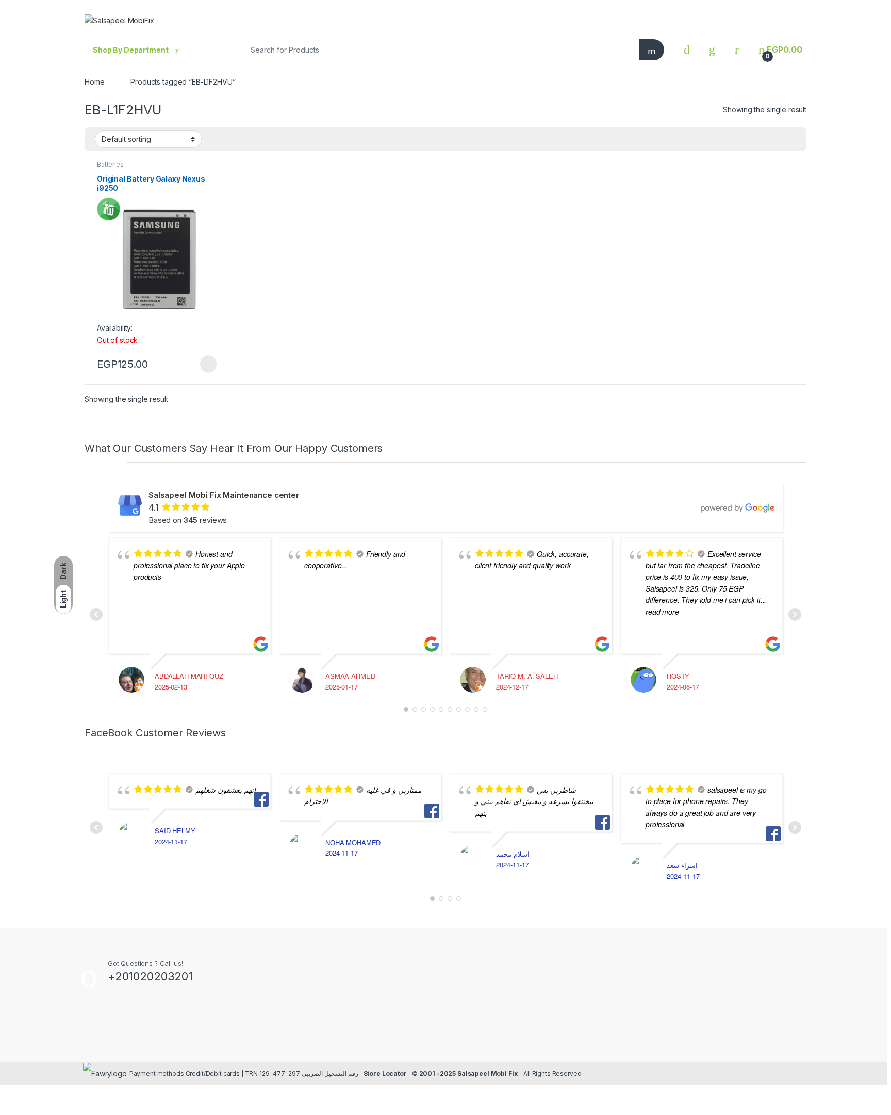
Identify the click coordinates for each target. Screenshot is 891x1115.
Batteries (110, 164)
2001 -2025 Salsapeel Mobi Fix (468, 1073)
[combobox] (437, 49)
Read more (208, 364)
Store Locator (385, 1073)
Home (94, 81)
